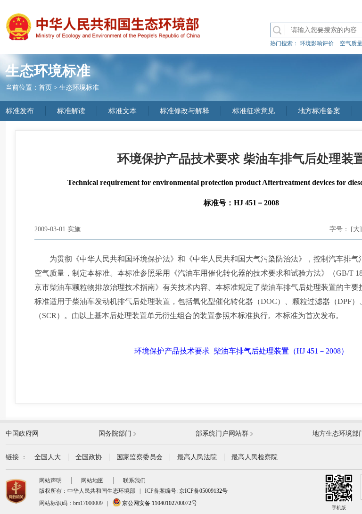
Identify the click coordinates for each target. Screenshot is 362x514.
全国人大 (47, 457)
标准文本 (122, 111)
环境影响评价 (317, 43)
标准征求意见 (253, 111)
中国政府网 (22, 433)
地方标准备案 (319, 111)
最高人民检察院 (254, 457)
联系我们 (134, 480)
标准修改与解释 (184, 111)
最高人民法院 (197, 457)
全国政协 (88, 457)
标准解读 (71, 111)
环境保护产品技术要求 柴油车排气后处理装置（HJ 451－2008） (241, 351)
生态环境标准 (79, 87)
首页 (45, 87)
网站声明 (50, 480)
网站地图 (92, 480)
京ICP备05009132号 (203, 491)
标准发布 (20, 111)
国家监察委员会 (139, 457)
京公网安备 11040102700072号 (159, 503)
